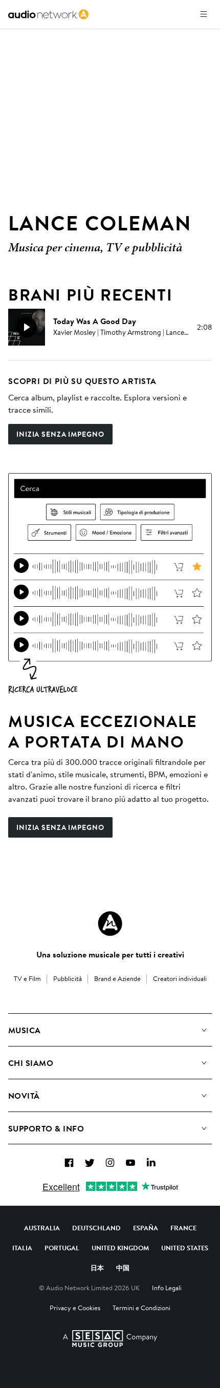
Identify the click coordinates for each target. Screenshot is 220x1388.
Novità (24, 1095)
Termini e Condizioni (141, 1307)
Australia (42, 1227)
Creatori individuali (180, 978)
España (145, 1227)
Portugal (62, 1247)
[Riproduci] (26, 327)
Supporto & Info (46, 1128)
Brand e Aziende (117, 978)
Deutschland (96, 1227)
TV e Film (27, 978)
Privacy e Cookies (75, 1307)
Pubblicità (67, 978)
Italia (22, 1247)
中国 (122, 1267)
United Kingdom (120, 1247)
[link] (48, 14)
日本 (97, 1267)
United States (184, 1247)
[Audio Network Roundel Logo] (110, 923)
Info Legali (167, 1287)
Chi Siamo (30, 1063)
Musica (24, 1030)
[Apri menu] (203, 14)
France (183, 1227)
